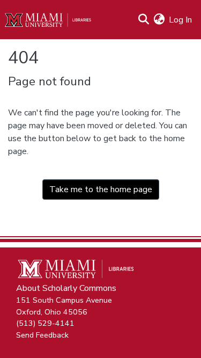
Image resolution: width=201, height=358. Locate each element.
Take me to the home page (100, 189)
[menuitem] (159, 19)
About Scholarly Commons (66, 288)
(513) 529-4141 (45, 323)
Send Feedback (42, 334)
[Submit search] (143, 19)
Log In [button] (181, 20)
